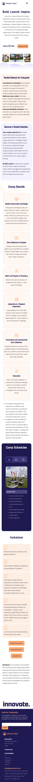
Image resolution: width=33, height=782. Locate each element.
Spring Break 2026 (11, 741)
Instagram (8, 760)
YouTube (7, 762)
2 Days (16, 459)
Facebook (8, 758)
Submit (5, 728)
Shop (6, 746)
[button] (26, 3)
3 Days (23, 459)
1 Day (9, 459)
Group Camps (9, 743)
